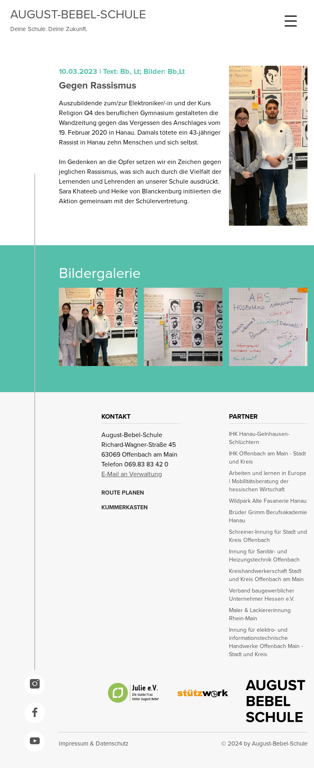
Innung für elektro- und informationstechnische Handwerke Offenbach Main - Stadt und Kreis (266, 642)
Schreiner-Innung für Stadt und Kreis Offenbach (268, 536)
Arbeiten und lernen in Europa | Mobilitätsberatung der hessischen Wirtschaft (267, 481)
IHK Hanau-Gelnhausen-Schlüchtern (259, 438)
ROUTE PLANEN (122, 493)
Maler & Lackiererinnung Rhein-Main (260, 614)
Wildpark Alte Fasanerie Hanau (268, 501)
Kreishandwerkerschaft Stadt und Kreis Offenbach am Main (266, 575)
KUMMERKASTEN (124, 508)
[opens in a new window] (35, 684)
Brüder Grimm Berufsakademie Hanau (268, 516)
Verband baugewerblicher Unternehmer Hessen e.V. (261, 595)
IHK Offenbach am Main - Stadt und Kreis (267, 458)
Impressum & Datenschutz (93, 743)
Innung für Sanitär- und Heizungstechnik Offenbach (264, 556)
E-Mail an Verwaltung (131, 474)
